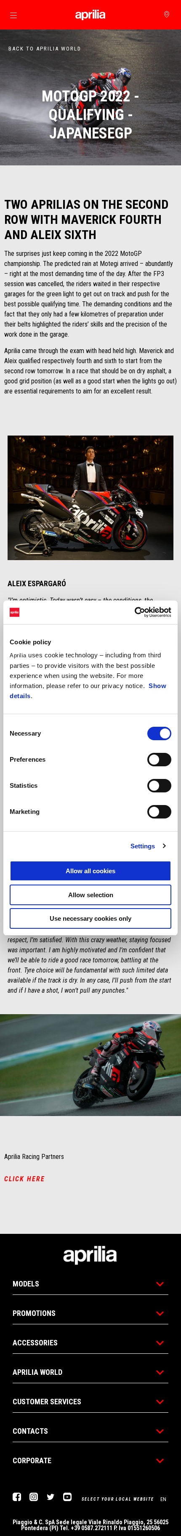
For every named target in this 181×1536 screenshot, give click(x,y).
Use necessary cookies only (90, 918)
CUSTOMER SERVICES (47, 1401)
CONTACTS (30, 1431)
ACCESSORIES (35, 1342)
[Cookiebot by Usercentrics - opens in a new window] (134, 612)
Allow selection (90, 894)
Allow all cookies (90, 870)
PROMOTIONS (34, 1313)
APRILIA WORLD (37, 1372)
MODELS (26, 1283)
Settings (142, 846)
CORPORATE (32, 1460)
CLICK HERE (24, 1179)
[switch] (159, 759)
